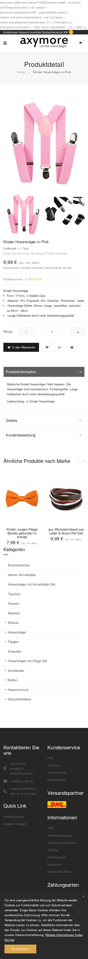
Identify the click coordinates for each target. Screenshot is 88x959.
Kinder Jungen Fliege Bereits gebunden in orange (22, 533)
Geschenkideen (19, 699)
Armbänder (16, 670)
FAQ (50, 758)
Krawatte (14, 651)
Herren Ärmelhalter (22, 574)
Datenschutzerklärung (61, 843)
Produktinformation (21, 371)
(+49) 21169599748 (22, 788)
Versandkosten (57, 772)
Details (11, 420)
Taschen (14, 593)
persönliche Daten (59, 871)
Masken (14, 613)
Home (21, 72)
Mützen (13, 622)
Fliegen (13, 641)
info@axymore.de (21, 781)
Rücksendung (56, 779)
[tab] (44, 372)
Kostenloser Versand (16, 268)
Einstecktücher (19, 565)
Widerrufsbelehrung (59, 835)
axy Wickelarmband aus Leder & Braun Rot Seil (66, 531)
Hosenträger (17, 632)
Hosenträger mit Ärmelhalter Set (31, 584)
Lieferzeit (53, 765)
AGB (50, 828)
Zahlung (52, 850)
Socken (13, 603)
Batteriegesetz (56, 857)
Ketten (12, 679)
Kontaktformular (13, 816)
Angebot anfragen (14, 824)
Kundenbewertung (20, 435)
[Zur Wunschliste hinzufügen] (46, 347)
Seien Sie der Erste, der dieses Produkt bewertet (35, 253)
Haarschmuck (18, 689)
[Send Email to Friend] (71, 347)
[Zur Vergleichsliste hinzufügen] (59, 347)
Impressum (54, 864)
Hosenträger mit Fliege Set (27, 660)
